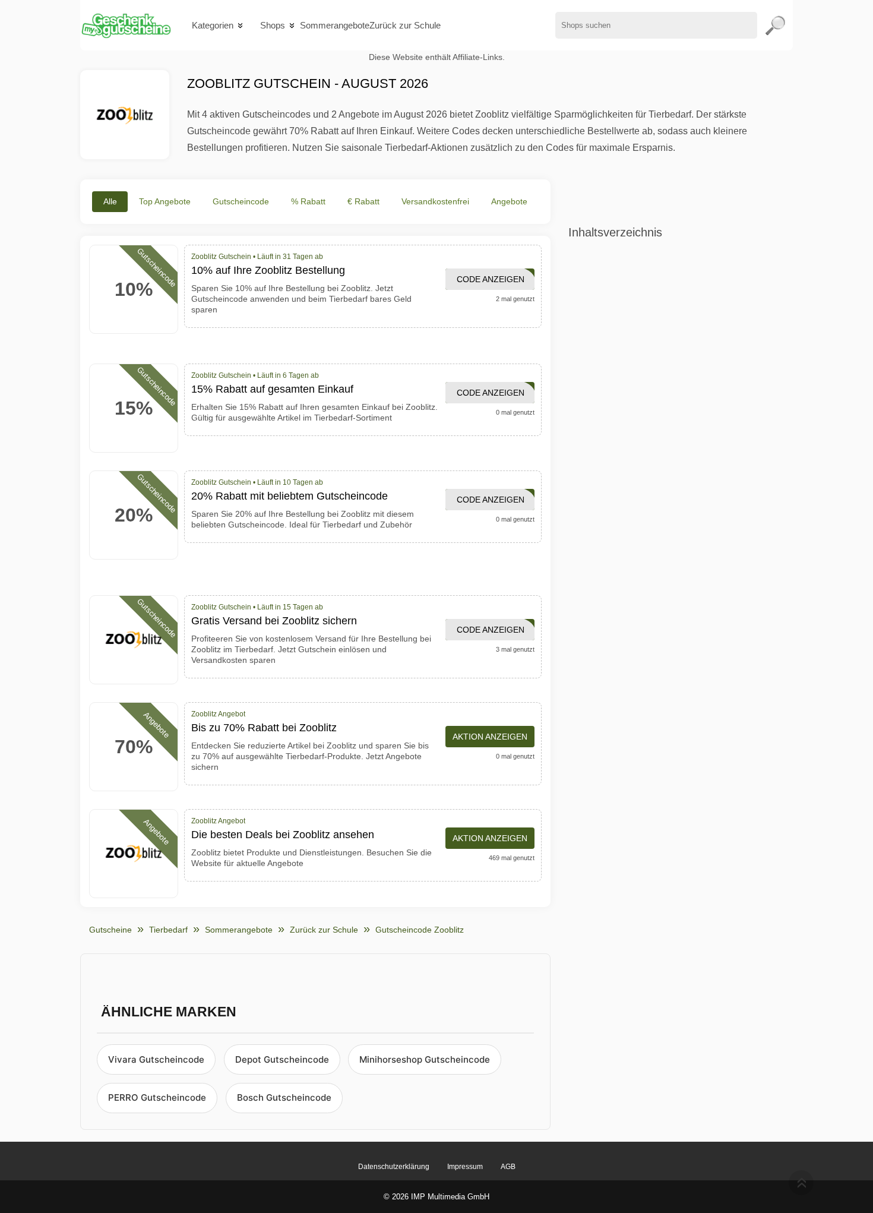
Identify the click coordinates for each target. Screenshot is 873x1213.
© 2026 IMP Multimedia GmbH (436, 1196)
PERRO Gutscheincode (157, 1097)
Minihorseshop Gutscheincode (424, 1059)
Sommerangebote (334, 25)
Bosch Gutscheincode (284, 1097)
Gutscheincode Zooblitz (419, 929)
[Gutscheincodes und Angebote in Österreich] (125, 25)
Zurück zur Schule (405, 25)
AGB (508, 1167)
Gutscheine (110, 929)
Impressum (465, 1167)
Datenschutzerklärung (393, 1167)
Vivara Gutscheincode (156, 1059)
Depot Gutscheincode (282, 1059)
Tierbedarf (168, 929)
